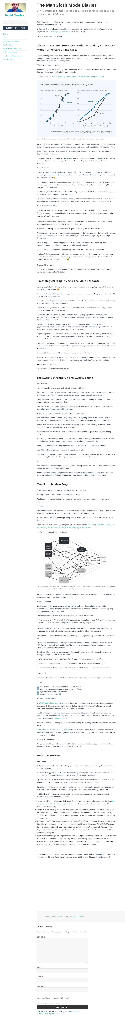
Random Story (8, 45)
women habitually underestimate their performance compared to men (78, 76)
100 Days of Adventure (11, 41)
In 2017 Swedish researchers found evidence (54, 729)
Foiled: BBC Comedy (10, 52)
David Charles (14, 15)
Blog (4, 38)
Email (40, 977)
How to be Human (77, 917)
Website (40, 986)
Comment (41, 937)
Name (40, 967)
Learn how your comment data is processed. (58, 1012)
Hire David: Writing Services (12, 56)
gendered (58, 718)
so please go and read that (58, 31)
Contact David (8, 60)
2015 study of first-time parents (52, 703)
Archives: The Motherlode (12, 49)
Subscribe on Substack (15, 28)
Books (5, 34)
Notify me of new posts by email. (49, 1004)
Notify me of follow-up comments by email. (53, 998)
